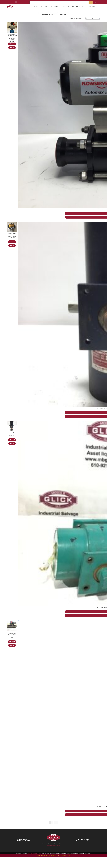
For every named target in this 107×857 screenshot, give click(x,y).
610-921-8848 (10, 2)
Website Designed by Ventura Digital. (34, 853)
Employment (76, 6)
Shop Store (44, 6)
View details (12, 241)
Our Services (55, 6)
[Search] (91, 2)
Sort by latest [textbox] (89, 18)
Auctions (66, 6)
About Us (36, 6)
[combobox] (92, 18)
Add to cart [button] (12, 43)
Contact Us (91, 6)
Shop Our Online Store (47, 13)
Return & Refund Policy (53, 845)
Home (28, 6)
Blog (83, 6)
